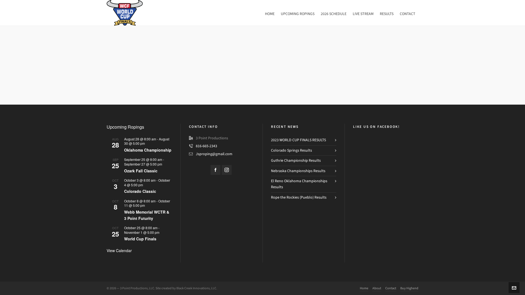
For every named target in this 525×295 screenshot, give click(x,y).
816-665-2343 (206, 146)
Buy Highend (409, 288)
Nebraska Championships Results (298, 170)
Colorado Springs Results (291, 150)
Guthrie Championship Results (296, 160)
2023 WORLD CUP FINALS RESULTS (298, 140)
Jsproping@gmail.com (214, 154)
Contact (390, 288)
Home (364, 288)
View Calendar (119, 250)
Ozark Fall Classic (141, 170)
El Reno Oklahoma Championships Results (299, 184)
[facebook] (215, 170)
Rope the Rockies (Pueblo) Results (298, 197)
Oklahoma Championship (147, 150)
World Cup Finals (140, 238)
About (376, 288)
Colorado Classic (140, 191)
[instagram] (227, 170)
